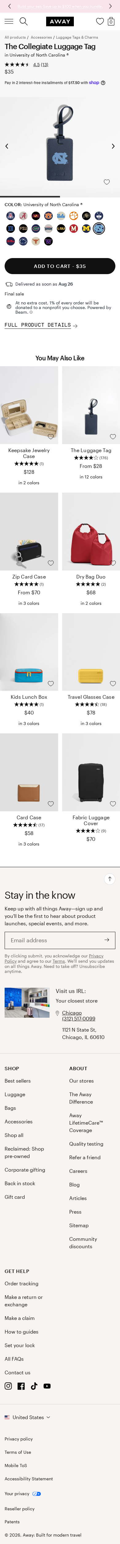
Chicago (72, 1013)
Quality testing (86, 1144)
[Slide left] (109, 6)
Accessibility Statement (29, 1478)
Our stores (81, 1081)
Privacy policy (19, 1438)
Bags (10, 1108)
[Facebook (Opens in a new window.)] (21, 1388)
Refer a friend (85, 1157)
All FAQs (14, 1359)
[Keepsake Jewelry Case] (29, 405)
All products (15, 37)
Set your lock (20, 1345)
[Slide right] (10, 6)
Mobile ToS (16, 1465)
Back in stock (20, 1183)
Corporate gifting (25, 1170)
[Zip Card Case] (29, 532)
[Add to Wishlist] (111, 182)
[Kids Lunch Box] (29, 652)
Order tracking (21, 1283)
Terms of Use (18, 1452)
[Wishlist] (100, 21)
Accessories (41, 37)
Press (75, 1212)
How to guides (21, 1331)
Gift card (15, 1197)
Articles (78, 1198)
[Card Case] (29, 772)
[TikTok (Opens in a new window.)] (34, 1388)
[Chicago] (27, 1014)
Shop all (14, 1135)
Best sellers (18, 1081)
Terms (59, 961)
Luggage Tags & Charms (77, 37)
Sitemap (79, 1225)
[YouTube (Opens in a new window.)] (47, 1388)
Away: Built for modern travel (52, 1535)
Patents (12, 1521)
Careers (78, 1171)
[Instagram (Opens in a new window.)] (8, 1388)
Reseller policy (19, 1508)
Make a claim (20, 1318)
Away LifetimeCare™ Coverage (86, 1122)
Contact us (17, 1372)
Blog (74, 1184)
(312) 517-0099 (78, 1018)
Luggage (15, 1094)
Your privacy (17, 1493)
